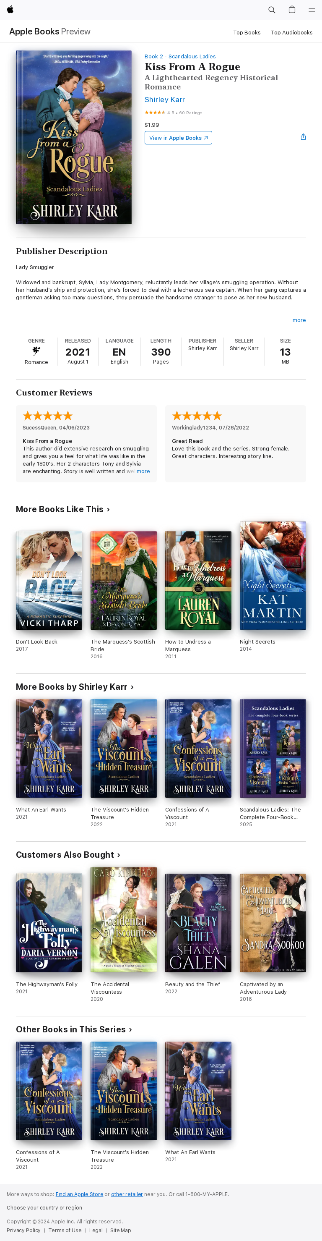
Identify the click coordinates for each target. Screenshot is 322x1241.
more (299, 320)
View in (175, 138)
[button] (272, 10)
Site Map (120, 1230)
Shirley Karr (165, 99)
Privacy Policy (24, 1230)
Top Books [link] (247, 32)
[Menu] (312, 10)
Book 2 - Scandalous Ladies (180, 56)
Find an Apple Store (80, 1194)
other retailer (127, 1194)
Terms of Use (65, 1230)
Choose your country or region (44, 1208)
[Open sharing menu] (303, 137)
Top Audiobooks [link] (292, 32)
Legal (96, 1230)
